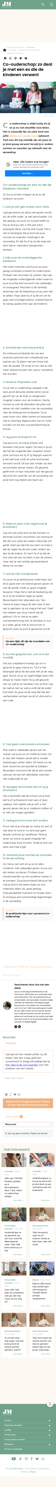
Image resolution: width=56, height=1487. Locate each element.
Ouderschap (10, 1434)
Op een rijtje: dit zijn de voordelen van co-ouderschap (28, 643)
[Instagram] (15, 1026)
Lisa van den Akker (15, 47)
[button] (47, 1421)
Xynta (33, 1471)
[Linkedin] (19, 1026)
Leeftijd (7, 1430)
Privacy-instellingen (13, 1449)
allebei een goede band (23, 136)
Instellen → (28, 173)
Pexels (52, 116)
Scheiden (30, 47)
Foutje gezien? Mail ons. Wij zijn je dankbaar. (28, 966)
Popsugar (15, 975)
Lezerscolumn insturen (14, 1439)
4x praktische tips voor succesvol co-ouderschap (28, 915)
